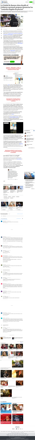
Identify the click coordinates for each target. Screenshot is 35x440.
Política (7, 431)
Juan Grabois (13, 196)
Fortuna (15, 433)
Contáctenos (14, 435)
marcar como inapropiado (21, 223)
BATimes (23, 433)
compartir (19, 267)
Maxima (27, 434)
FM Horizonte (25, 433)
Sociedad (11, 431)
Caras (14, 432)
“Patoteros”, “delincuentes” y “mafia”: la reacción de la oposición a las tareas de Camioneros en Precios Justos (13, 68)
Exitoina (16, 432)
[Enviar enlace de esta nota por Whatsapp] (1, 33)
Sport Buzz (23, 434)
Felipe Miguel (17, 196)
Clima (16, 431)
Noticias (12, 432)
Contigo (12, 434)
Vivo (19, 432)
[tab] (4, 218)
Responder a (6, 251)
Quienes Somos (11, 435)
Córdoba (22, 431)
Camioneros (9, 196)
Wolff (9, 84)
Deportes (19, 431)
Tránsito (27, 435)
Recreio (25, 434)
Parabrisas (17, 433)
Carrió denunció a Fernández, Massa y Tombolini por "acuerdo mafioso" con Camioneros (13, 99)
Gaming (18, 432)
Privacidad (18, 435)
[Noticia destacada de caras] (6, 414)
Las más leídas (27, 172)
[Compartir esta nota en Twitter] (1, 31)
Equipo (20, 435)
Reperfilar (25, 431)
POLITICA (2, 3)
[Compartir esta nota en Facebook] (1, 29)
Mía (21, 433)
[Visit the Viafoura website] (21, 341)
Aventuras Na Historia (16, 434)
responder (4, 267)
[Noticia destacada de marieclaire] (17, 403)
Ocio (20, 431)
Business (27, 431)
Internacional (14, 431)
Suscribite (12, 61)
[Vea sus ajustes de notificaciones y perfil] (33, 2)
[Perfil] (5, 401)
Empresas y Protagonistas (31, 431)
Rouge (19, 433)
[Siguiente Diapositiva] (22, 206)
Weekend (13, 433)
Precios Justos (5, 196)
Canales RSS (8, 435)
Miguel (13, 114)
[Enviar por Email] (1, 35)
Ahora (1, 431)
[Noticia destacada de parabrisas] (17, 414)
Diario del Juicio (22, 432)
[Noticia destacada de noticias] (6, 403)
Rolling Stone (20, 434)
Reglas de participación (23, 435)
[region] (12, 277)
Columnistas (27, 130)
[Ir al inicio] (5, 2)
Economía (9, 431)
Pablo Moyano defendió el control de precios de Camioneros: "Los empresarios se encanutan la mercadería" (13, 151)
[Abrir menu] (1, 2)
